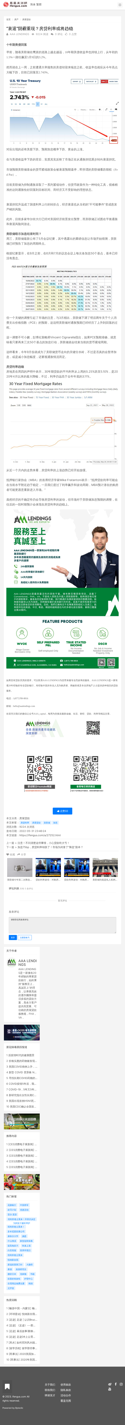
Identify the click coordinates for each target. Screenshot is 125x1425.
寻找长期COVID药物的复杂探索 (27, 1078)
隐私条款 (66, 1390)
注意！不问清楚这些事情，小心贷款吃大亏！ (44, 842)
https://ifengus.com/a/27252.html (40, 835)
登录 (13, 937)
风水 (12, 1342)
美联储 (47, 822)
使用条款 (66, 1384)
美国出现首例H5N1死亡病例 (25, 1100)
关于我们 (50, 1384)
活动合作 (66, 1395)
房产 (16, 19)
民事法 (14, 1354)
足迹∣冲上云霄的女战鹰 (30, 1336)
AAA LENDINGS (27, 963)
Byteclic (19, 1408)
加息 (55, 822)
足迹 (12, 1319)
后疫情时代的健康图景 (21, 1055)
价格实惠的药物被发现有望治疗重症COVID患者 (36, 1061)
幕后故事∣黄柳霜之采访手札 (33, 1331)
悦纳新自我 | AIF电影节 (35, 1314)
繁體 (39, 4)
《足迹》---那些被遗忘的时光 (34, 1325)
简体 (32, 4)
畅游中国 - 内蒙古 (19, 1308)
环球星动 (15, 1314)
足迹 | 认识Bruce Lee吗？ (32, 1319)
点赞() (63, 811)
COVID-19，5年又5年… (22, 1089)
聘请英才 (50, 1395)
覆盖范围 (66, 1400)
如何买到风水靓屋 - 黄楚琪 (32, 1342)
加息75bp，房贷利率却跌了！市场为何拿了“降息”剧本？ (50, 847)
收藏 (12, 854)
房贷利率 (25, 822)
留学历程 (15, 1348)
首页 (8, 19)
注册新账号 (25, 937)
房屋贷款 (26, 19)
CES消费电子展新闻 (21, 1144)
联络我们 (50, 1390)
